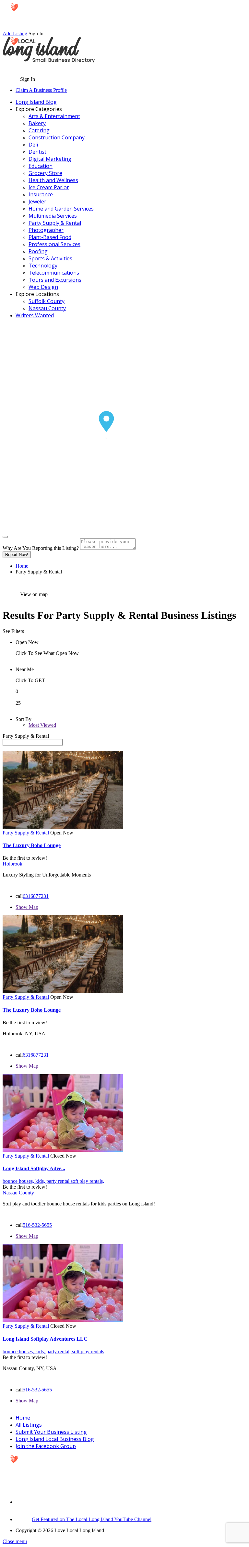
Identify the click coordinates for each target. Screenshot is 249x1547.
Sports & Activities (50, 258)
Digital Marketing (50, 158)
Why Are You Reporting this (41, 548)
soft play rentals (88, 1351)
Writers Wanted (35, 315)
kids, (40, 1181)
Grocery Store (45, 173)
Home (22, 566)
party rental (58, 1181)
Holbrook (12, 863)
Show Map (27, 907)
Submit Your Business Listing (51, 1431)
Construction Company (57, 137)
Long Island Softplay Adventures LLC (45, 1339)
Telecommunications (54, 272)
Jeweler (37, 201)
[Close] (5, 537)
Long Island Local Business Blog (55, 1439)
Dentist (37, 151)
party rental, (59, 1351)
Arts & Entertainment (54, 116)
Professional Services (54, 244)
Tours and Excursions (55, 279)
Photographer (46, 230)
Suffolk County (47, 301)
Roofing (38, 251)
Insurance (41, 194)
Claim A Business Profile (41, 90)
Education (41, 165)
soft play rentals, (87, 1181)
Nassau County (47, 308)
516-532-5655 (37, 1225)
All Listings (29, 1424)
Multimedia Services (53, 215)
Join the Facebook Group (46, 1446)
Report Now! (16, 554)
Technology (43, 265)
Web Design (43, 286)
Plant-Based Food (50, 237)
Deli (33, 144)
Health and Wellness (53, 180)
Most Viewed (42, 725)
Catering (39, 130)
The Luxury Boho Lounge (32, 845)
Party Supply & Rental (55, 222)
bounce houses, (19, 1181)
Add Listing (15, 33)
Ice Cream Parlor (49, 187)
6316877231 (36, 896)
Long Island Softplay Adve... (34, 1168)
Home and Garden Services (61, 208)
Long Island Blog (36, 101)
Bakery (37, 123)
